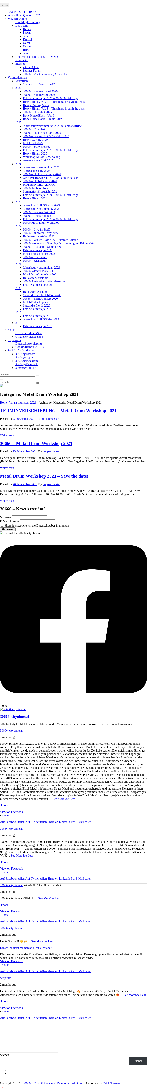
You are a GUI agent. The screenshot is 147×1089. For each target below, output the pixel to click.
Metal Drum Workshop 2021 (40, 274)
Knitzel (27, 39)
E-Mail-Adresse (9, 521)
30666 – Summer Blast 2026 (40, 91)
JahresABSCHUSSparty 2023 (41, 205)
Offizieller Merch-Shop (29, 333)
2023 (18, 201)
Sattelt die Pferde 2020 (36, 305)
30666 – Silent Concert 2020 (40, 298)
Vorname (5, 517)
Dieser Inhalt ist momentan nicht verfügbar (25, 947)
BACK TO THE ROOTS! (24, 11)
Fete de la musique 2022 (37, 250)
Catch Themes (111, 1083)
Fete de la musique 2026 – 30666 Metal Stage (50, 98)
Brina (26, 49)
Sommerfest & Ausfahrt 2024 (40, 191)
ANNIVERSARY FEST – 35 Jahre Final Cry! (51, 177)
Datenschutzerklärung (28, 343)
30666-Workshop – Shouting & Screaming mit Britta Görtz (58, 243)
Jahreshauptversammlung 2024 (41, 167)
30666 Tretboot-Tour (35, 188)
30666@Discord (25, 354)
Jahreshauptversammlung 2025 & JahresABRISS (52, 125)
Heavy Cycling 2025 (35, 139)
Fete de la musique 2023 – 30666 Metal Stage (50, 219)
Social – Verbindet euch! (22, 350)
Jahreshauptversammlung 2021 (41, 267)
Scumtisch (21, 81)
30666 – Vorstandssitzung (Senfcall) (45, 74)
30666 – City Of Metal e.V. (39, 1083)
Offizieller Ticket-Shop (29, 336)
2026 (18, 87)
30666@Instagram (26, 360)
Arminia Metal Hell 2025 (38, 160)
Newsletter (21, 60)
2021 (18, 264)
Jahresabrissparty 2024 (36, 170)
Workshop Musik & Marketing (41, 157)
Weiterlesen (7, 435)
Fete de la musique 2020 (37, 309)
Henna (27, 29)
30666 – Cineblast (34, 129)
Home (3, 402)
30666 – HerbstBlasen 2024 (40, 181)
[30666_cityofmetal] (13, 709)
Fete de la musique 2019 (37, 316)
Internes (20, 63)
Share (5, 815)
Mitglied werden (18, 18)
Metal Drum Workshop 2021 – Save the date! (44, 476)
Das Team (21, 25)
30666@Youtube (25, 367)
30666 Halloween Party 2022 (41, 233)
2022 (18, 226)
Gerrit (26, 43)
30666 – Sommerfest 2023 (39, 212)
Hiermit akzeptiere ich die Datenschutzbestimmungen (36, 525)
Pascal (27, 32)
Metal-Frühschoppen (35, 302)
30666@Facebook (26, 364)
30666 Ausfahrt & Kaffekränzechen (44, 281)
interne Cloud (31, 67)
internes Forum (32, 70)
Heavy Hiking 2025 (35, 153)
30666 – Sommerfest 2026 (39, 94)
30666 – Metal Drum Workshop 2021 (36, 443)
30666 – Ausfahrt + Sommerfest (42, 246)
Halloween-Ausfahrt (35, 277)
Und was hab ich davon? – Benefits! (37, 56)
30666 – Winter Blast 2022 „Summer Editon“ (50, 239)
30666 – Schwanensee (36, 146)
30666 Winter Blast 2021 (38, 271)
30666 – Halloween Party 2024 (42, 174)
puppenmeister (49, 418)
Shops (11, 329)
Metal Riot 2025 (33, 143)
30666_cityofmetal (11, 730)
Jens (25, 53)
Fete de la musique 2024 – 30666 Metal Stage (50, 195)
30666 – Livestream (35, 257)
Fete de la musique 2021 (37, 284)
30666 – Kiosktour (34, 260)
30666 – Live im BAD (37, 229)
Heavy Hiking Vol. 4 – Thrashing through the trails (54, 101)
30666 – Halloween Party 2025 (42, 132)
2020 (18, 288)
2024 (18, 163)
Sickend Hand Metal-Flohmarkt (42, 295)
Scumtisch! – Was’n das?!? (39, 84)
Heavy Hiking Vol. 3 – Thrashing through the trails (54, 108)
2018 (18, 322)
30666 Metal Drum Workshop (41, 222)
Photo (4, 805)
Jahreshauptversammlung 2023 (41, 208)
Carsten (27, 46)
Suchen (4, 1055)
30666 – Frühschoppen (37, 215)
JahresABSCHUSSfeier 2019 (41, 319)
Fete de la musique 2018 (37, 326)
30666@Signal (24, 357)
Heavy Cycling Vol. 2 (36, 105)
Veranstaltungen (17, 77)
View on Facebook (11, 812)
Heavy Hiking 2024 (35, 198)
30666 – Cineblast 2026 (37, 112)
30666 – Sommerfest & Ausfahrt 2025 (46, 136)
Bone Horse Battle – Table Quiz (42, 119)
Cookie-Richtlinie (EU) (29, 347)
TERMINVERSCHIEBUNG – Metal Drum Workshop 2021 (58, 410)
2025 (18, 122)
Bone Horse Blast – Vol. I (38, 115)
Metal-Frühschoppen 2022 (39, 253)
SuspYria (5, 978)
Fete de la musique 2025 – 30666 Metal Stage (50, 150)
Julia (26, 36)
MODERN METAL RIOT (39, 184)
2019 (18, 312)
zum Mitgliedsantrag (27, 22)
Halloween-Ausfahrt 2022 (39, 236)
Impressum (14, 340)
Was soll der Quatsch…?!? (24, 15)
